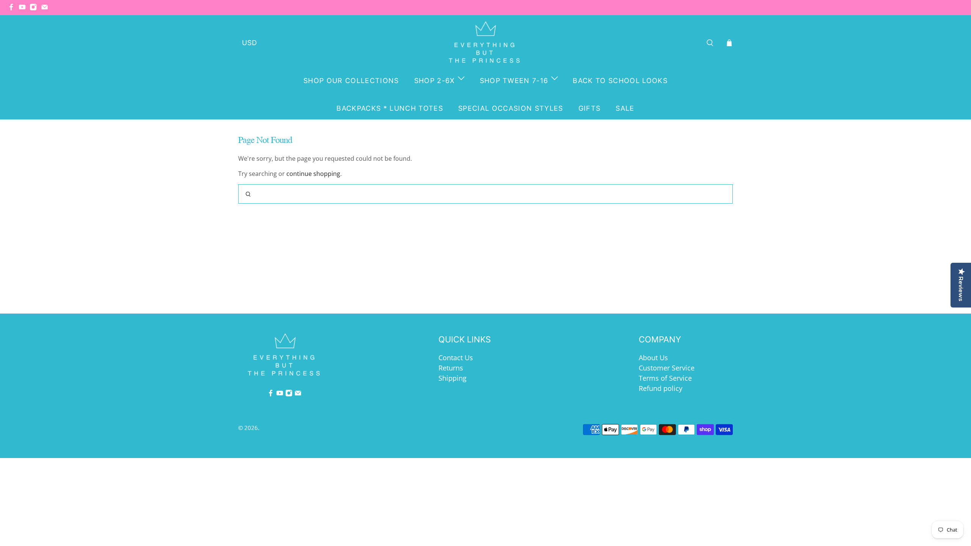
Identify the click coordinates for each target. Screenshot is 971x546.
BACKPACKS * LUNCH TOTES (389, 108)
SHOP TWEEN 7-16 (514, 81)
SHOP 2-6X (434, 81)
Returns (450, 367)
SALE (625, 108)
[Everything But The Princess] (486, 42)
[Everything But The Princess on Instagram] (35, 9)
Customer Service (666, 367)
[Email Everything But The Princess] (46, 9)
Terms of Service (665, 378)
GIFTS (589, 108)
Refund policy (660, 388)
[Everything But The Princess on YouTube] (24, 9)
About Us (653, 357)
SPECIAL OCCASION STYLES (510, 108)
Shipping (452, 378)
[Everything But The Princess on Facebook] (13, 9)
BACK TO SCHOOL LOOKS (620, 81)
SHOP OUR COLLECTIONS (351, 81)
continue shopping (313, 173)
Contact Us (455, 357)
